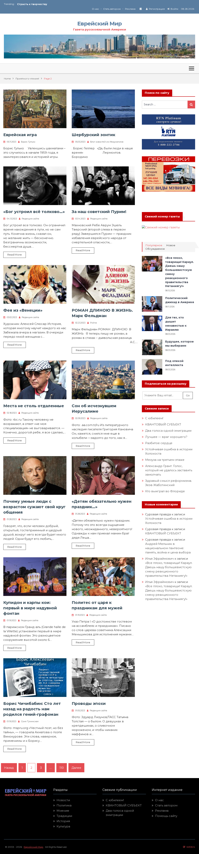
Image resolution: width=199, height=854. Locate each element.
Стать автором (112, 8)
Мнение (63, 810)
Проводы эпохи (89, 703)
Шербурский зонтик (93, 134)
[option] (58, 4)
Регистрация (157, 8)
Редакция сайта (30, 218)
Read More (14, 254)
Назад (9, 768)
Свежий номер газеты (162, 216)
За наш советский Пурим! (99, 211)
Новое (170, 245)
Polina (93, 322)
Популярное (153, 245)
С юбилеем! (154, 418)
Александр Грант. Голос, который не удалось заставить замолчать (168, 470)
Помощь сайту (166, 816)
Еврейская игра (20, 134)
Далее (76, 768)
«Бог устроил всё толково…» (34, 211)
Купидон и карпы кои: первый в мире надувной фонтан (30, 608)
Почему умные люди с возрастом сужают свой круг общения (34, 507)
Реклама (130, 8)
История (63, 821)
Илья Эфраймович (159, 558)
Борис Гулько (28, 141)
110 (61, 768)
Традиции (64, 816)
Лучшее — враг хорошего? (166, 437)
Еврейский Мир (99, 23)
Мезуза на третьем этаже (164, 460)
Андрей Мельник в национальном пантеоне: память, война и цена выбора (168, 548)
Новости (63, 800)
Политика (64, 805)
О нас (95, 8)
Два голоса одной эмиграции (168, 430)
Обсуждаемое (155, 249)
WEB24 (190, 846)
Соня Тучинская (29, 721)
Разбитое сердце (158, 443)
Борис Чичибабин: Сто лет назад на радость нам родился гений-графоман (32, 709)
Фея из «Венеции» (22, 310)
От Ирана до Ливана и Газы (35, 4)
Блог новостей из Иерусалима (106, 141)
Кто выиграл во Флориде (165, 491)
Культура (63, 826)
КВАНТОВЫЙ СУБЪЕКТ (163, 424)
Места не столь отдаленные (33, 406)
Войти (174, 8)
